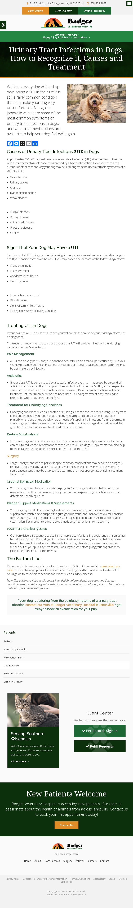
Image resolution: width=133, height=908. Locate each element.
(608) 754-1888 (98, 3)
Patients (8, 641)
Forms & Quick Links (15, 649)
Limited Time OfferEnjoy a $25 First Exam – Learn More (65, 36)
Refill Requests (102, 746)
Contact (104, 861)
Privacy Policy (12, 878)
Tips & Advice (11, 665)
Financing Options (13, 673)
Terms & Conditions (80, 878)
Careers (92, 861)
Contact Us (66, 825)
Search (112, 878)
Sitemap (123, 878)
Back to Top (66, 881)
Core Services (52, 861)
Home (27, 861)
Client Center (63, 10)
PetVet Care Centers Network (71, 894)
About (37, 861)
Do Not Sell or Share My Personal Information (45, 878)
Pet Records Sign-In (102, 731)
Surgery (13, 456)
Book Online (35, 10)
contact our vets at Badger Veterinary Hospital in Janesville (69, 605)
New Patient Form (13, 657)
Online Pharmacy (94, 10)
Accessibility (99, 878)
